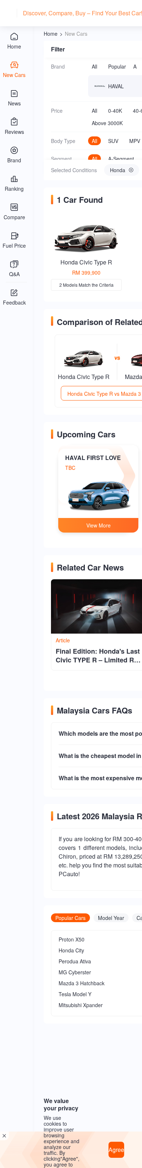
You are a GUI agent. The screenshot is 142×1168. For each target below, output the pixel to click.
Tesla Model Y (75, 994)
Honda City (71, 950)
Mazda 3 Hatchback (81, 983)
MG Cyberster (75, 972)
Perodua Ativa (75, 961)
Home (51, 33)
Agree (116, 1149)
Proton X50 (71, 939)
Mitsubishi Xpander (81, 1005)
